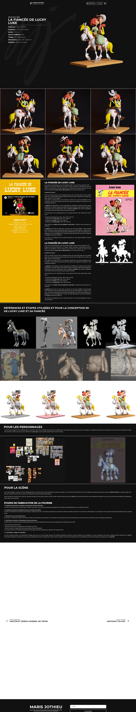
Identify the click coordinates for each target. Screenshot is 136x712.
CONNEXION (91, 3)
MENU (100, 3)
